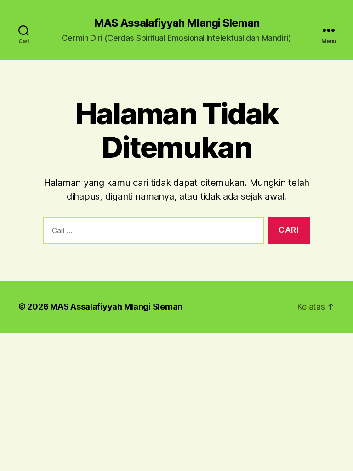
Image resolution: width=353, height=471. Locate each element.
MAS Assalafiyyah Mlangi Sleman (176, 23)
